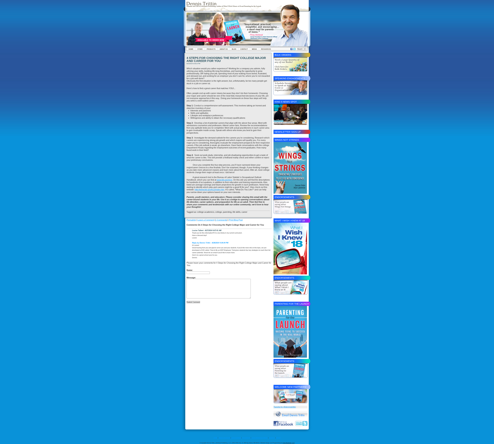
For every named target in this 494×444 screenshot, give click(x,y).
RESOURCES (246, 437)
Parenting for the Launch (292, 304)
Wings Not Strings (287, 140)
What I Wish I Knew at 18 (290, 220)
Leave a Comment (205, 220)
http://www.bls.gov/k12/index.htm (209, 190)
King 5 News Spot (286, 102)
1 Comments (221, 220)
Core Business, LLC (289, 442)
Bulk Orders (283, 55)
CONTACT (272, 437)
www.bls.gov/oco (224, 180)
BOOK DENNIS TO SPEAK (260, 437)
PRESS (278, 437)
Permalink (191, 220)
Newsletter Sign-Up (288, 132)
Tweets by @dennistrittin (285, 407)
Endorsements (284, 197)
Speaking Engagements (290, 78)
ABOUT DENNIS (236, 437)
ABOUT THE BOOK (224, 437)
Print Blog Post (236, 220)
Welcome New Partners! (290, 387)
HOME (215, 437)
